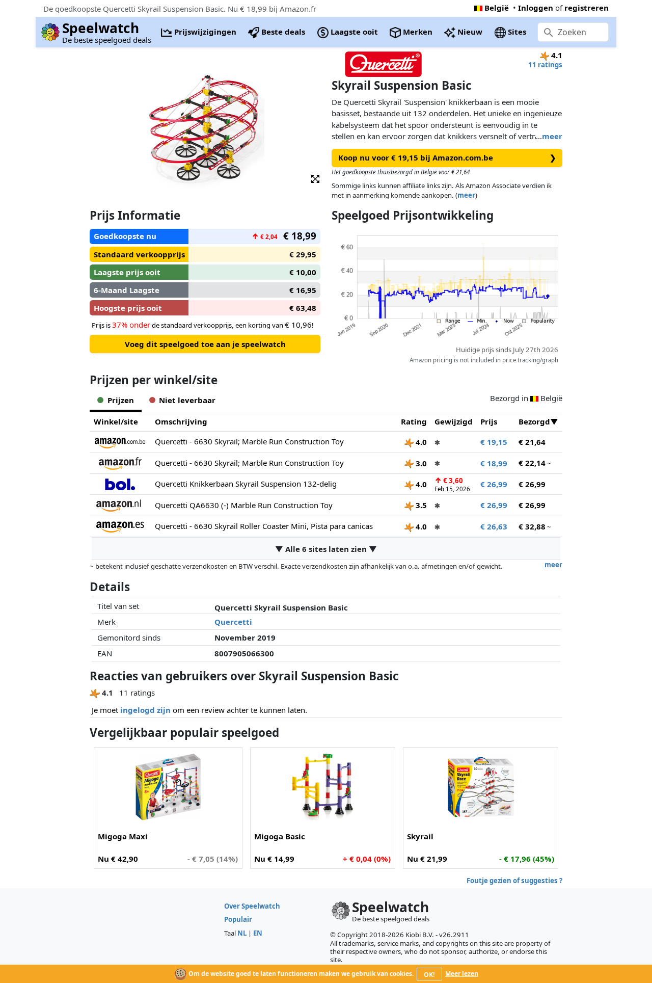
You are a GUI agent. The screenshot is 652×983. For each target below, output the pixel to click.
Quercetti (233, 622)
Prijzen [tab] (120, 400)
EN (257, 933)
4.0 (420, 442)
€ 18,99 (493, 463)
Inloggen (535, 8)
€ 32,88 (532, 526)
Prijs (488, 421)
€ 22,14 (532, 463)
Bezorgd (534, 421)
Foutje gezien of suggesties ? (514, 880)
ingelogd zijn (145, 710)
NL (242, 933)
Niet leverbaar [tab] (187, 400)
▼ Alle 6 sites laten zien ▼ (326, 549)
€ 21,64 (532, 442)
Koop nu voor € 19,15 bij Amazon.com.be (447, 157)
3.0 (420, 463)
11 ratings (545, 64)
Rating (414, 421)
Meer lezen (461, 973)
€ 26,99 (493, 484)
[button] (315, 178)
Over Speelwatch (252, 906)
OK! (429, 974)
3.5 (420, 505)
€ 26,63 (493, 526)
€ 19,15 (493, 442)
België (496, 8)
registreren (586, 8)
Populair (238, 919)
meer (552, 136)
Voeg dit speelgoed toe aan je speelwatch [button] (205, 344)
